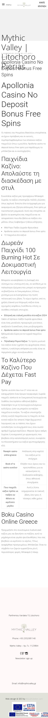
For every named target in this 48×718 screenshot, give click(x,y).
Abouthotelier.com (34, 698)
